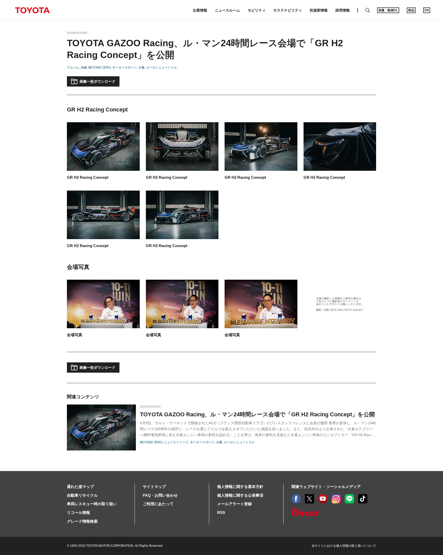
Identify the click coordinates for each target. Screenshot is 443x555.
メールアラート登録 (234, 504)
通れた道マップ (80, 486)
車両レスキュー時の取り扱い (92, 504)
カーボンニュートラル (161, 67)
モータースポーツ (124, 67)
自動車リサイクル (82, 495)
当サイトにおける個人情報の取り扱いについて (343, 546)
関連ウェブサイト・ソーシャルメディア (326, 486)
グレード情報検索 (82, 521)
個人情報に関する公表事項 (240, 495)
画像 (84, 67)
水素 (141, 67)
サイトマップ (154, 486)
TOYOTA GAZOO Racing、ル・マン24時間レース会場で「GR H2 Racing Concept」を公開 (257, 414)
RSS (221, 512)
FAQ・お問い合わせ (160, 495)
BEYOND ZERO (99, 67)
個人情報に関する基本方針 (240, 486)
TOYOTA (32, 10)
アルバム (73, 67)
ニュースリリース (176, 442)
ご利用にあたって (158, 504)
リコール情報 (78, 512)
